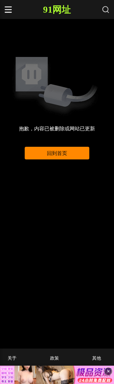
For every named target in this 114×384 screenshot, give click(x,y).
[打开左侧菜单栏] (17, 9)
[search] (105, 9)
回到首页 (57, 153)
